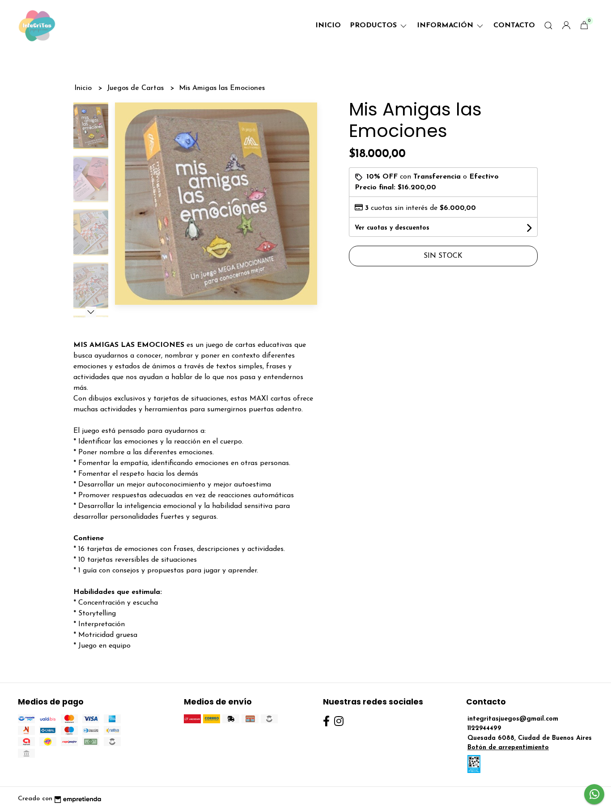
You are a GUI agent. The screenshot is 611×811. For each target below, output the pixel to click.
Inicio (328, 25)
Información (446, 25)
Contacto (514, 25)
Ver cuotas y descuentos (392, 228)
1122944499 (484, 728)
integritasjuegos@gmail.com (512, 719)
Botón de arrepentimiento (508, 747)
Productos (374, 25)
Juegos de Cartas (136, 88)
